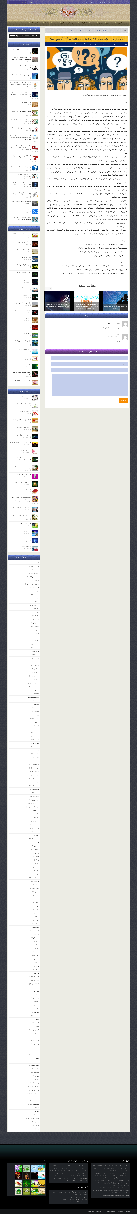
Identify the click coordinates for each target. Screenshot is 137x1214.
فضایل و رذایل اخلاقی (34, 977)
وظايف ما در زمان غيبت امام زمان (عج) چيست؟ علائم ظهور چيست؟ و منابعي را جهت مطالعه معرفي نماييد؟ (20, 94)
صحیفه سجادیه (36, 927)
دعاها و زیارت (36, 846)
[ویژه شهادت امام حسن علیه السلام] (35, 274)
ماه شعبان (37, 1026)
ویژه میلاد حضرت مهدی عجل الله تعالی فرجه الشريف (22, 373)
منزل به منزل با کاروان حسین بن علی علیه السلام (21, 303)
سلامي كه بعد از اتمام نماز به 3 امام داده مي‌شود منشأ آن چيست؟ (21, 75)
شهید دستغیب (36, 917)
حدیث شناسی (36, 761)
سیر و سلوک (36, 892)
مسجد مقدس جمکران (34, 1055)
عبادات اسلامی (36, 938)
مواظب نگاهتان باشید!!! (26, 546)
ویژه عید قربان (28, 357)
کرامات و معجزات (35, 998)
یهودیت (37, 1129)
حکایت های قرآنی (35, 800)
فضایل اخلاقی (36, 973)
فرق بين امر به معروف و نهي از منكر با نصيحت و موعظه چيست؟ (21, 112)
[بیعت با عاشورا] (35, 327)
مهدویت (100, 22)
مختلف (37, 1037)
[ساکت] (17, 36)
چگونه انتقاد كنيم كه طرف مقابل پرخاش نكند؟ (21, 128)
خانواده (46, 22)
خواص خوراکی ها (35, 825)
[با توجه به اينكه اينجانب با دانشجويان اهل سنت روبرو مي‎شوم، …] (35, 203)
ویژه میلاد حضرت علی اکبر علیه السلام (23, 381)
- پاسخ (109, 323)
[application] (24, 36)
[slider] (13, 36)
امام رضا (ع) (36, 658)
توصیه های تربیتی (35, 743)
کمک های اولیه (36, 1009)
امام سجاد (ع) (36, 665)
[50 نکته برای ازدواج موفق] (35, 452)
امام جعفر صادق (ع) (35, 644)
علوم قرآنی (37, 956)
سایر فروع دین (36, 881)
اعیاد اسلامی (36, 641)
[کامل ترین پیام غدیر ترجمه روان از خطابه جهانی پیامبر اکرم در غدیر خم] (35, 343)
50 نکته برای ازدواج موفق (26, 450)
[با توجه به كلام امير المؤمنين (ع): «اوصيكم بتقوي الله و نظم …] (35, 104)
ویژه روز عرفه (28, 365)
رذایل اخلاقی (36, 849)
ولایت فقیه (37, 1111)
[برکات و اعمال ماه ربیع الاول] (35, 259)
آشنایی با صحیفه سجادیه (34, 563)
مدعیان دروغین (36, 1040)
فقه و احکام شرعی (35, 984)
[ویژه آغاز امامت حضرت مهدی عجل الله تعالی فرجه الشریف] (35, 235)
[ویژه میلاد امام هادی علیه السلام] (35, 351)
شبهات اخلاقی (97, 31)
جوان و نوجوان (36, 747)
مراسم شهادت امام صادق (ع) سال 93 (23, 435)
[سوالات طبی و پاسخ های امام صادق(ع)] (35, 484)
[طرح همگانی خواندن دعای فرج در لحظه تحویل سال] (35, 517)
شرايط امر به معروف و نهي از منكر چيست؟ (22, 210)
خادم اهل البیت (121, 44)
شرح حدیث (37, 906)
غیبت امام (37, 970)
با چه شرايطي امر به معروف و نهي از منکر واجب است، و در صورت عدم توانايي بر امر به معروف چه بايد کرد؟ (21, 158)
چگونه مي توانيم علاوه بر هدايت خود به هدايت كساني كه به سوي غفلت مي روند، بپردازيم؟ (21, 194)
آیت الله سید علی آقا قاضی (33, 577)
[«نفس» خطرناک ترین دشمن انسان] (35, 491)
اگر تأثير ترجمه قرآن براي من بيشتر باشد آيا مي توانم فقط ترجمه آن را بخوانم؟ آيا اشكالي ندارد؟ (86, 307)
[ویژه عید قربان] (35, 358)
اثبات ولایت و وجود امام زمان (33, 584)
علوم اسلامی (36, 952)
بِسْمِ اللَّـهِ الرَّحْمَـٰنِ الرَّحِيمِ (124, 2)
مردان (38, 1048)
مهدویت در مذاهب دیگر (34, 1086)
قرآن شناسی (36, 991)
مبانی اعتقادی (36, 1033)
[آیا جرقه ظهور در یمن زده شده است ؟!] (35, 533)
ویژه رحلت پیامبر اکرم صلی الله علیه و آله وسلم (21, 265)
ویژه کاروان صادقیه (35, 1122)
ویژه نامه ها (36, 1125)
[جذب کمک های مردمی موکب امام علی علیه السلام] (35, 444)
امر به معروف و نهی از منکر (33, 687)
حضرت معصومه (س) (35, 789)
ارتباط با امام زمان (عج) (34, 605)
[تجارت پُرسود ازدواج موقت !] (35, 413)
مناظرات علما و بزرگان (34, 1065)
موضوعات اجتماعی (35, 1090)
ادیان (38, 602)
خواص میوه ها (36, 832)
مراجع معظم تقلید (35, 1044)
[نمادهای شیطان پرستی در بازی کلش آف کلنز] (35, 398)
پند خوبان (37, 722)
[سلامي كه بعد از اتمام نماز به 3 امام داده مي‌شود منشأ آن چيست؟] (35, 76)
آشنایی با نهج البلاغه (35, 566)
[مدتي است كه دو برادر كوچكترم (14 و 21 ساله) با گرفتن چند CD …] (35, 176)
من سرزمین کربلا (27, 318)
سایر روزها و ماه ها (35, 878)
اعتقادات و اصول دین (35, 634)
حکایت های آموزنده (35, 796)
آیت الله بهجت (36, 570)
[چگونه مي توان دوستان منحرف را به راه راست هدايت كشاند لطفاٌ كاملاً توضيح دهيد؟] (87, 68)
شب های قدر (36, 895)
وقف (38, 1108)
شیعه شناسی (36, 924)
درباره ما (113, 2)
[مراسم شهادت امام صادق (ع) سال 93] (35, 436)
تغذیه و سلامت (36, 740)
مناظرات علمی (36, 1069)
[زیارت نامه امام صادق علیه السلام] (35, 429)
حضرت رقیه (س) (35, 772)
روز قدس (37, 856)
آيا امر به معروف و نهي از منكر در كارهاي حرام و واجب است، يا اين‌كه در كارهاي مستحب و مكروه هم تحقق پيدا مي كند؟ (21, 147)
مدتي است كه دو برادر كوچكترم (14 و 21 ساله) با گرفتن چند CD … (21, 175)
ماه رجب (37, 1019)
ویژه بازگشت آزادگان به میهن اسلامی (23, 250)
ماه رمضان (37, 1023)
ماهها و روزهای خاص (34, 1030)
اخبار (38, 591)
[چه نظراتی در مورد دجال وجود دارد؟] (35, 476)
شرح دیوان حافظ (36, 910)
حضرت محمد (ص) (35, 786)
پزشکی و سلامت (35, 22)
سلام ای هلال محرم (26, 295)
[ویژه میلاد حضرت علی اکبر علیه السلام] (35, 382)
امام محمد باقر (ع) (35, 676)
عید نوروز (37, 966)
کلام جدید (37, 1005)
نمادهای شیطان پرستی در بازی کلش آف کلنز (22, 396)
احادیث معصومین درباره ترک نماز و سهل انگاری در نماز (20, 467)
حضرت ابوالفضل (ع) (35, 764)
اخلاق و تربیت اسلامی (68, 22)
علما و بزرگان (36, 948)
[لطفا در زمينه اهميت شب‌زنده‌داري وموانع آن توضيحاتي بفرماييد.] (115, 304)
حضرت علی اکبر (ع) (35, 779)
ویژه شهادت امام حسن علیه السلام (24, 272)
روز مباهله (37, 860)
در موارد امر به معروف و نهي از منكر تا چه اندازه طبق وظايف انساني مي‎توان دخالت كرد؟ (21, 218)
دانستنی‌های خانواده (35, 839)
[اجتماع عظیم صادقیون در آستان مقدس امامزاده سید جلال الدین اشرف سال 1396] (35, 459)
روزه (38, 864)
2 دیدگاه (81, 44)
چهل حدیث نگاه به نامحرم (25, 523)
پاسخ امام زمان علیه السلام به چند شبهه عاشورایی (21, 311)
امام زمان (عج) (36, 662)
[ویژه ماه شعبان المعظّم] (35, 540)
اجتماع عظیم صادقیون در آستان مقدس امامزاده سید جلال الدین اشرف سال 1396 (20, 459)
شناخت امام (36, 913)
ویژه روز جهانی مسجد (26, 288)
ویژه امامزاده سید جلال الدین (33, 1118)
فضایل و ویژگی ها (35, 980)
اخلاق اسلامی (36, 595)
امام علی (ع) (36, 669)
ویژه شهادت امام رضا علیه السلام (24, 280)
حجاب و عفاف (36, 754)
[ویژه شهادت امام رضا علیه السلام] (35, 282)
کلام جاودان (119, 22)
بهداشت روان (36, 708)
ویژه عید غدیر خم (27, 333)
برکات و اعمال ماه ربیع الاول (25, 257)
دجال (38, 842)
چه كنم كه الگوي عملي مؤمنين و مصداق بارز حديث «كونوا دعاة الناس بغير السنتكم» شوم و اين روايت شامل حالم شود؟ (20, 137)
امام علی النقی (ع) (35, 672)
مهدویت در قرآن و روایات (34, 1083)
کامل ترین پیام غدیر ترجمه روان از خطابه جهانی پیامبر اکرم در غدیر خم (21, 342)
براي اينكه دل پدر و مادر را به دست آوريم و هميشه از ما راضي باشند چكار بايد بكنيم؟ (20, 420)
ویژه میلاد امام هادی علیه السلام (24, 349)
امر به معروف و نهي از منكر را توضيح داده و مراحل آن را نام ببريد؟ (21, 120)
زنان (38, 874)
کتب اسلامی (36, 994)
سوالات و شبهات (35, 888)
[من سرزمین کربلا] (35, 320)
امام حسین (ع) (36, 655)
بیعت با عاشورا (28, 326)
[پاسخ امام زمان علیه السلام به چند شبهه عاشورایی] (35, 312)
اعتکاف (37, 637)
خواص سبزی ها (36, 828)
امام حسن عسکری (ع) (34, 651)
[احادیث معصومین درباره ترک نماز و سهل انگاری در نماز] (35, 468)
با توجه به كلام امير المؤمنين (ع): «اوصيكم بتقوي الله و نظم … (21, 104)
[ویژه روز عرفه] (35, 366)
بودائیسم (37, 715)
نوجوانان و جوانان (35, 1101)
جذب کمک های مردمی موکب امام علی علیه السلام (20, 443)
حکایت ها (55, 22)
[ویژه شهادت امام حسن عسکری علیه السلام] (35, 244)
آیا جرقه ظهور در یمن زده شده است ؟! (23, 531)
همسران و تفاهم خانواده (34, 1104)
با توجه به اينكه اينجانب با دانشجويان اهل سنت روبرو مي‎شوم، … (21, 202)
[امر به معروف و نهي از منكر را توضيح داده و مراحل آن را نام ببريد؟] (35, 121)
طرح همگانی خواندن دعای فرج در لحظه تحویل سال (21, 516)
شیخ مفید (37, 920)
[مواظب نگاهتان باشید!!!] (35, 548)
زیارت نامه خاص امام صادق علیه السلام (102, 2)
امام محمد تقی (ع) (35, 680)
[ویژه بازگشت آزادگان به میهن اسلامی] (35, 251)
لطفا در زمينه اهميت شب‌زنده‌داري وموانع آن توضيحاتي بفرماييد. (115, 307)
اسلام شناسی (83, 22)
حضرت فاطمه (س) (35, 782)
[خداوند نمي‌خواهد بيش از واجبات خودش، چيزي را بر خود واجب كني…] (57, 304)
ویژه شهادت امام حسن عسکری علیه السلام (22, 242)
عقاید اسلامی (36, 945)
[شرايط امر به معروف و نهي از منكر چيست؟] (35, 211)
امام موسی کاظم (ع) (35, 683)
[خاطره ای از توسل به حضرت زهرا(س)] (35, 405)
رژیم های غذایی (36, 853)
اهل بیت (37, 701)
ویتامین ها (37, 1115)
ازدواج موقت (36, 616)
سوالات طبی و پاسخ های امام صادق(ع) (23, 482)
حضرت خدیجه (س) (35, 768)
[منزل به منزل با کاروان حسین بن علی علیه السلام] (35, 304)
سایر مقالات (36, 885)
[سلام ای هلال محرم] (35, 297)
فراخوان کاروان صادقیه (90, 2)
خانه (117, 2)
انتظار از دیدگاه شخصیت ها (33, 697)
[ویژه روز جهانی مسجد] (35, 289)
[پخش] (37, 36)
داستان (37, 835)
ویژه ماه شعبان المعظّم (26, 539)
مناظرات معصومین (35, 1072)
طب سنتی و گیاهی (35, 931)
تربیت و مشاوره (36, 733)
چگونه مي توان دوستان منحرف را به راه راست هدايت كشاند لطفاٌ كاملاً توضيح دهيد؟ (87, 38)
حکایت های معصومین (34, 803)
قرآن (38, 987)
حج (38, 750)
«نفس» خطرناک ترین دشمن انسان (24, 490)
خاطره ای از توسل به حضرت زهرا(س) (23, 404)
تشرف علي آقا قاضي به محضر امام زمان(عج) (22, 508)
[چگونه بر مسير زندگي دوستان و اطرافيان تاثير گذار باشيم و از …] (35, 168)
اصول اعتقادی (36, 626)
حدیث (92, 22)
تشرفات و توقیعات (35, 736)
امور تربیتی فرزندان (35, 690)
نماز (38, 1097)
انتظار (38, 694)
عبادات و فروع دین (35, 941)
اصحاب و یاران (36, 623)
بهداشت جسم (36, 704)
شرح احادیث (36, 902)
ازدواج (38, 609)
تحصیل (37, 726)
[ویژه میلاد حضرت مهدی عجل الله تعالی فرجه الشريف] (35, 374)
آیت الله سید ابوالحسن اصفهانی (33, 573)
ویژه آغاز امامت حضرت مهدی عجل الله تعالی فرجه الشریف (21, 234)
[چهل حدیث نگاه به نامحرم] (35, 525)
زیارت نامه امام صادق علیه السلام (24, 427)
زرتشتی (37, 871)
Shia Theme (127, 1211)
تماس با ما (82, 2)
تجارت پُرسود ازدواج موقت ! (25, 411)
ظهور (38, 934)
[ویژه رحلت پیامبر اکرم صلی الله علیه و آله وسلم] (35, 266)
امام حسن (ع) (36, 648)
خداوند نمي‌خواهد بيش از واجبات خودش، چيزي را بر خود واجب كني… (57, 307)
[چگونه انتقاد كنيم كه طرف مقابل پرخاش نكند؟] (35, 129)
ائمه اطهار (109, 22)
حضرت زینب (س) (35, 775)
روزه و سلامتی (36, 867)
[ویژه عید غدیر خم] (35, 335)
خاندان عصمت (36, 810)
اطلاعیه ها (37, 630)
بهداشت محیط (36, 711)
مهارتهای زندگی (36, 1076)
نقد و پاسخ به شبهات (107, 31)
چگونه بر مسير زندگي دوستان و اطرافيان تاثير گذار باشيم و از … (21, 167)
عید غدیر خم (36, 959)
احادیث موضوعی (36, 588)
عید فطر (37, 963)
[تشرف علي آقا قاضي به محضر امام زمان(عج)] (35, 509)
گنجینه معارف (36, 1016)
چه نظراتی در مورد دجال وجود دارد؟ (24, 474)
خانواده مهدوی (36, 821)
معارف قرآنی (36, 1062)
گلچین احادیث (36, 1012)
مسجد (38, 1051)
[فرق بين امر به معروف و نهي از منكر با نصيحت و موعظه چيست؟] (35, 113)
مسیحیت (37, 1058)
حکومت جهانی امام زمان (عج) (33, 807)
